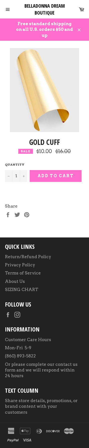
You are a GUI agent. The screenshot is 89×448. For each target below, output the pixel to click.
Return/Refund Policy (28, 256)
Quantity (14, 164)
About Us (15, 281)
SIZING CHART (21, 289)
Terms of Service (23, 273)
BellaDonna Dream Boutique (44, 9)
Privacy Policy (20, 264)
